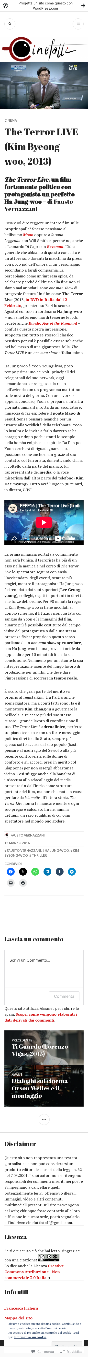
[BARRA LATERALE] (44, 1119)
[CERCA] (9, 23)
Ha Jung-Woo (57, 850)
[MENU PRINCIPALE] (78, 23)
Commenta (64, 996)
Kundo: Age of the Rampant (53, 323)
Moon (28, 234)
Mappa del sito (18, 1318)
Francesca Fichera (21, 1308)
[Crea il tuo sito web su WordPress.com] (44, 5)
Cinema (10, 120)
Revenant (55, 246)
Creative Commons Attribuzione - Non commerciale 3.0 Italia (34, 1271)
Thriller (39, 855)
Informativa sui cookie (30, 1337)
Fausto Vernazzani (28, 835)
